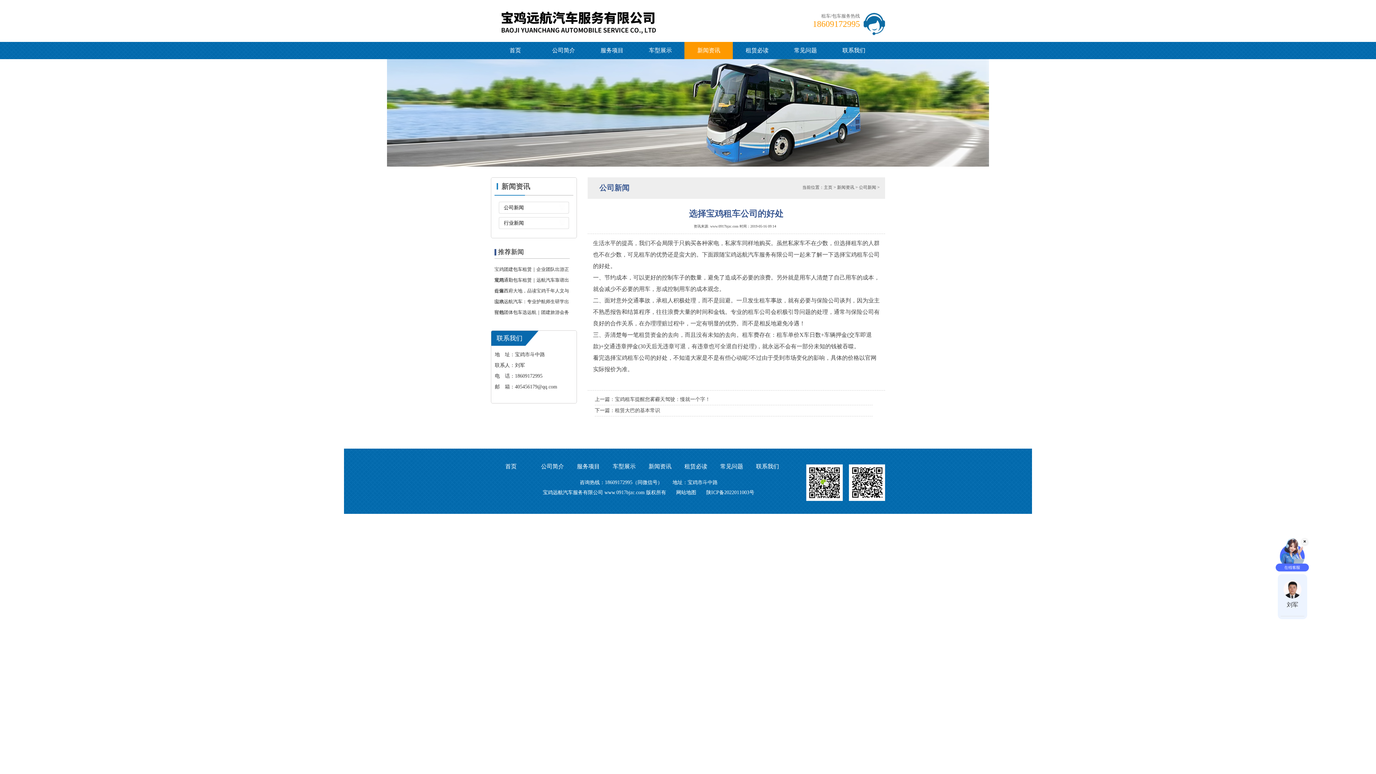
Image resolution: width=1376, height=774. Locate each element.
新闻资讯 (708, 50)
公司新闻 (514, 207)
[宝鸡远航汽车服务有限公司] (588, 12)
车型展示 (660, 50)
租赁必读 (757, 50)
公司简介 (563, 50)
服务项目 (612, 50)
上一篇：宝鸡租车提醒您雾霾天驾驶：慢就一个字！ (652, 399)
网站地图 (686, 492)
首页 (515, 50)
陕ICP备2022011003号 (730, 492)
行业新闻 (514, 223)
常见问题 (805, 50)
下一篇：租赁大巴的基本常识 (627, 410)
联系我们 (853, 50)
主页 (828, 187)
